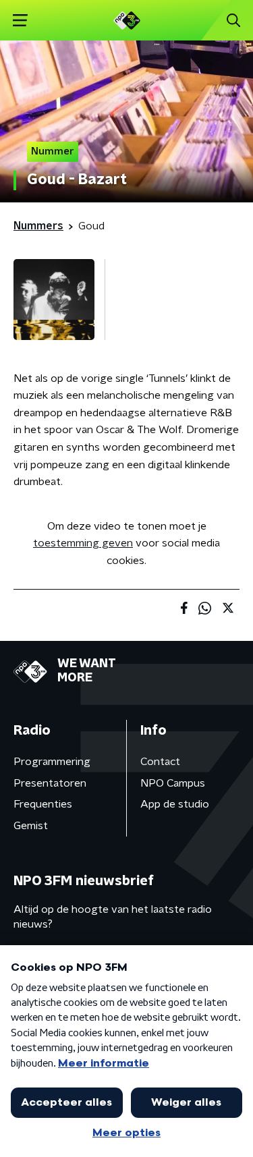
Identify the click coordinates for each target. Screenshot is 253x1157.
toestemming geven (83, 543)
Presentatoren (49, 783)
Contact (160, 761)
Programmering (51, 761)
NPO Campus (172, 783)
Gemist (30, 825)
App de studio (174, 804)
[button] (20, 20)
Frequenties (42, 804)
